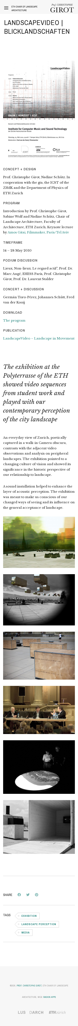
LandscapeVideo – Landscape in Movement (38, 338)
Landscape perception (38, 924)
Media (25, 932)
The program (14, 320)
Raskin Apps (49, 997)
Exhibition (29, 916)
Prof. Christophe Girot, (29, 985)
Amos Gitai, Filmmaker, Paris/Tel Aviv (38, 232)
